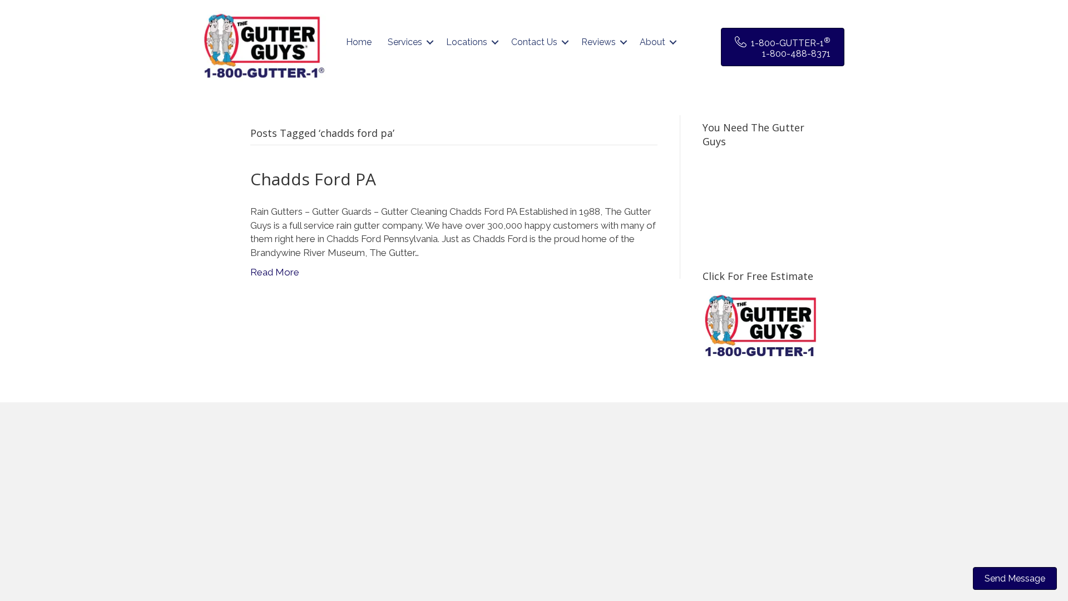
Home (359, 42)
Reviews (598, 42)
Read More (274, 272)
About (652, 42)
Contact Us (534, 42)
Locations (466, 42)
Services (405, 42)
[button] (430, 42)
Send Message (1015, 578)
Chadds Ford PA (313, 179)
